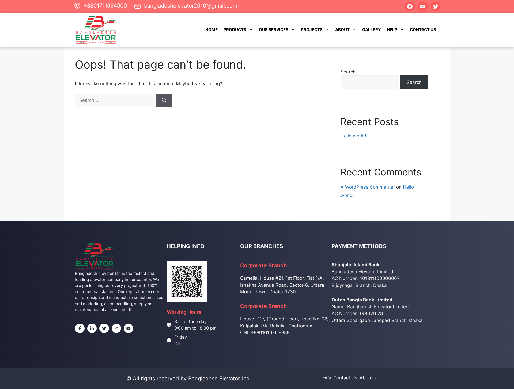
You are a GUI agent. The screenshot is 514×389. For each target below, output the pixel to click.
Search (348, 71)
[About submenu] (375, 377)
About (342, 29)
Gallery (371, 29)
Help (392, 29)
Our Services (273, 29)
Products (235, 29)
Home (211, 29)
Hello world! (353, 136)
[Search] (164, 100)
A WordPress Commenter (368, 187)
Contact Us (423, 29)
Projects (312, 29)
